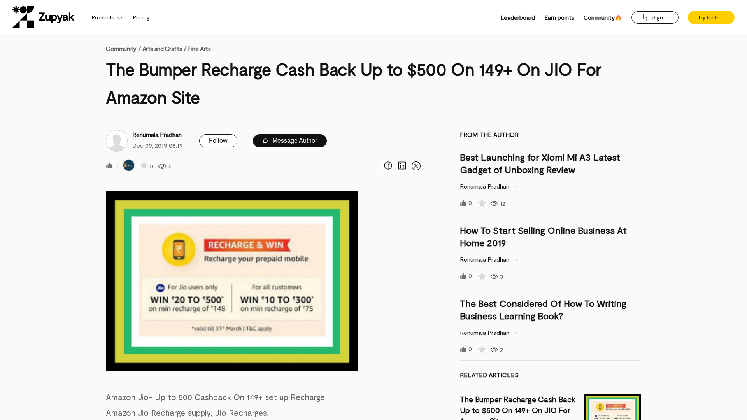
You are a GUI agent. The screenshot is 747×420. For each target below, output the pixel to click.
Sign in (660, 17)
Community (123, 48)
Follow (218, 140)
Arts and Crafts (162, 48)
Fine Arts (199, 48)
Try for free (711, 17)
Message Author (294, 140)
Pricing (141, 17)
